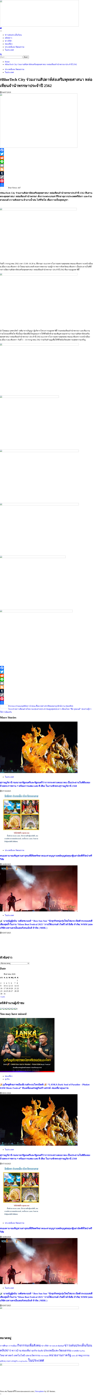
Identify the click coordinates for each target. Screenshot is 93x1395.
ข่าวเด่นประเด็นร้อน (13, 35)
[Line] (46, 162)
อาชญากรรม (82, 1355)
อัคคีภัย (74, 1355)
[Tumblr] (46, 173)
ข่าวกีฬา (8, 41)
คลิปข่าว (8, 38)
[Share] (46, 185)
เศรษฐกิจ (14, 1361)
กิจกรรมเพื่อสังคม (29, 1345)
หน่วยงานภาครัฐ (60, 1355)
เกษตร (8, 1361)
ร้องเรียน (82, 1351)
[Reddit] (46, 158)
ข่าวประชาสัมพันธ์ (57, 1346)
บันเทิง (40, 1351)
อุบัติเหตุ (3, 1361)
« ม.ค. (2, 997)
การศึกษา (4, 1346)
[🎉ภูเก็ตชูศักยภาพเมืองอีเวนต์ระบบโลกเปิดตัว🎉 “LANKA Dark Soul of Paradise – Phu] (27, 1072)
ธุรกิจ (7, 1079)
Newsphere (39, 1391)
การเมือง (13, 1346)
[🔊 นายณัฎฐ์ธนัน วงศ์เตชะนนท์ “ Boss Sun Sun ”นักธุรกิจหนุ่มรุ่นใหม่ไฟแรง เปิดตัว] (39, 911)
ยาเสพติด (75, 1351)
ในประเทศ (9, 50)
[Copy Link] (46, 177)
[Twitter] (46, 154)
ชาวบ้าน (16, 1350)
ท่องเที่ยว (8, 44)
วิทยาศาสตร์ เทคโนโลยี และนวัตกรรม (20, 1355)
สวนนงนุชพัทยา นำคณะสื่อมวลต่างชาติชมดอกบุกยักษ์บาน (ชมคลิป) (40, 706)
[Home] (1, 28)
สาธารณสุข (45, 1356)
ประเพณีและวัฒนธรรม (14, 47)
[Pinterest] (46, 181)
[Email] (46, 165)
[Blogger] (46, 169)
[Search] (1, 54)
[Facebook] (46, 150)
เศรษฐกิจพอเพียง (22, 1361)
